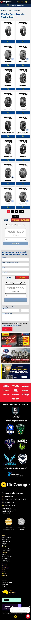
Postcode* (4, 272)
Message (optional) (7, 313)
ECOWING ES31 (8, 156)
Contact (4, 566)
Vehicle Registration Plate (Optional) (8, 307)
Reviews (4, 575)
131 (23, 38)
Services (4, 552)
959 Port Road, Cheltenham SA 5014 (15, 499)
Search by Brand (6, 541)
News (3, 571)
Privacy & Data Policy (10, 613)
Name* (4, 257)
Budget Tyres (5, 584)
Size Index (4, 580)
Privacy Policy (5, 325)
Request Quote (7, 329)
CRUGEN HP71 (8, 61)
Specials (4, 564)
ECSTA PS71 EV (23, 204)
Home (4, 10)
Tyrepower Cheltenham (16, 5)
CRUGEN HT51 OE (8, 109)
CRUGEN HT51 (23, 85)
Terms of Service (15, 325)
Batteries (4, 554)
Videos (4, 573)
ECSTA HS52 (8, 180)
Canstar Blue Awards (7, 582)
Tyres (3, 535)
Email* (4, 267)
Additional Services (6, 562)
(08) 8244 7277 (9, 502)
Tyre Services (5, 558)
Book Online (5, 568)
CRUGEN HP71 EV (23, 61)
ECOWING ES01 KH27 (23, 132)
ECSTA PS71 (8, 204)
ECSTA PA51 (23, 180)
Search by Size (5, 539)
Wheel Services (5, 560)
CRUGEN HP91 (8, 85)
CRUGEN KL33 (23, 109)
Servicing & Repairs (6, 556)
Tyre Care (4, 543)
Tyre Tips (4, 545)
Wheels (4, 547)
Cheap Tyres (5, 586)
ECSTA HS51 (23, 156)
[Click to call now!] (18, 2)
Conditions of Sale (19, 613)
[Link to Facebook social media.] (15, 616)
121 (8, 38)
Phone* (10, 262)
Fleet (3, 570)
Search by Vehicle (6, 537)
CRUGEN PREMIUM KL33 (8, 132)
